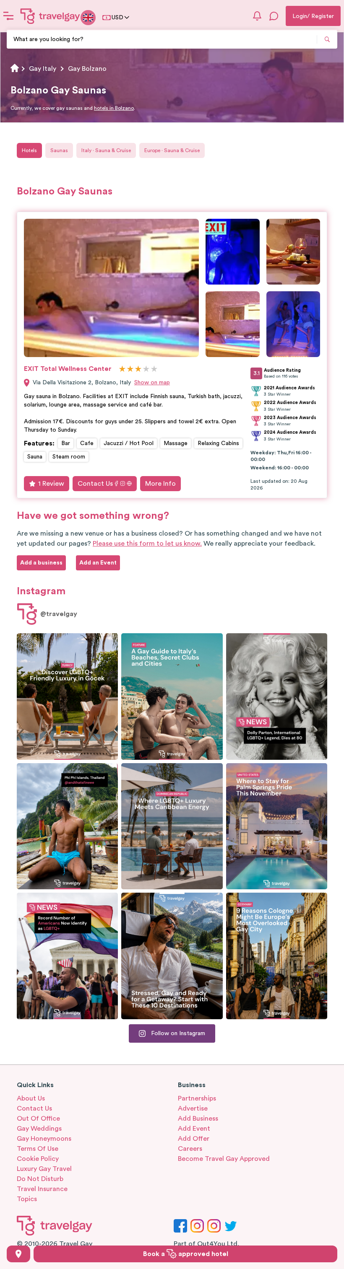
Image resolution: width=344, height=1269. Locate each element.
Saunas (59, 150)
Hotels (29, 150)
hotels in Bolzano (114, 108)
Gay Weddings (39, 1128)
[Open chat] (274, 16)
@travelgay (58, 614)
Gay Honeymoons (44, 1138)
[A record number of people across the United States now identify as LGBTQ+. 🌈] (67, 956)
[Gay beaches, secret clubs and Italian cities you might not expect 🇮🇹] (171, 696)
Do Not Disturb (40, 1179)
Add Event (194, 1128)
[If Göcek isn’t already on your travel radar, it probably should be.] (67, 696)
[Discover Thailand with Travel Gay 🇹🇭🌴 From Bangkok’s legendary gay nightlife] (67, 826)
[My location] (18, 1254)
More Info (160, 483)
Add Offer (193, 1138)
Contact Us (95, 483)
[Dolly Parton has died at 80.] (276, 696)
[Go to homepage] (50, 16)
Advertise (193, 1108)
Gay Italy (42, 68)
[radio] (122, 369)
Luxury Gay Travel (44, 1168)
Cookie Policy (38, 1158)
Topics (27, 1199)
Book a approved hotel (185, 1254)
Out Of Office (38, 1118)
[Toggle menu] (8, 16)
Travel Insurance (42, 1189)
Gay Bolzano (87, 68)
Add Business (198, 1118)
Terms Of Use (37, 1148)
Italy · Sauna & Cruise (106, 150)
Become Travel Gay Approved (224, 1158)
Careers (190, 1148)
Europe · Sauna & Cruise (172, 150)
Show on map (152, 383)
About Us (31, 1098)
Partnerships (197, 1098)
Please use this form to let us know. (147, 543)
